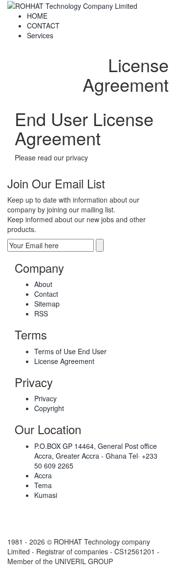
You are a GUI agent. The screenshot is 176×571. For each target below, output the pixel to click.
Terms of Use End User (70, 351)
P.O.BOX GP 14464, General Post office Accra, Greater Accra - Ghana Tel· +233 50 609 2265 (95, 455)
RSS (41, 313)
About (43, 284)
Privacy (45, 398)
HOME (37, 16)
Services (40, 35)
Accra (43, 475)
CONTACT (43, 25)
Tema (43, 485)
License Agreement (64, 361)
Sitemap (47, 304)
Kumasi (45, 495)
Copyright (49, 408)
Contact (46, 294)
